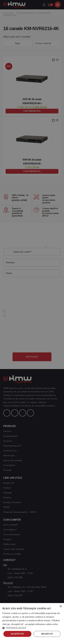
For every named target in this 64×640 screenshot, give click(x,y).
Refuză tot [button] (47, 633)
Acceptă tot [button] (17, 633)
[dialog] (32, 621)
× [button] (60, 606)
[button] (32, 628)
